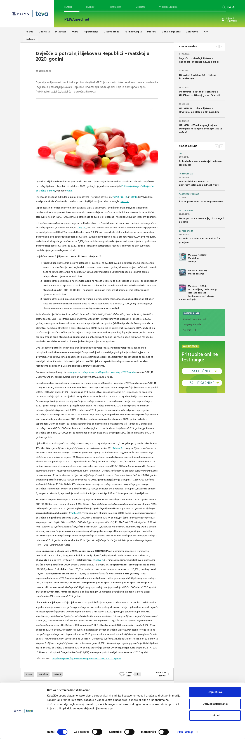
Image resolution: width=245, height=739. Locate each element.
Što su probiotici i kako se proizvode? (201, 201)
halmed (57, 674)
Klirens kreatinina (192, 319)
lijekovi (29, 674)
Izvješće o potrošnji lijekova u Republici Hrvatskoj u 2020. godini (86, 658)
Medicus (140, 7)
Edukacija (115, 7)
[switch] (97, 732)
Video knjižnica (168, 7)
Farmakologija (186, 174)
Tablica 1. (118, 448)
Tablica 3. (75, 513)
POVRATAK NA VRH (161, 674)
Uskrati (215, 715)
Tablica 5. (99, 560)
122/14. (125, 201)
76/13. (115, 196)
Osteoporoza (186, 211)
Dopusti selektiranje (215, 703)
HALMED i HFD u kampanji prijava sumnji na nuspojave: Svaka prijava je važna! (200, 129)
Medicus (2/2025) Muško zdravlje (197, 272)
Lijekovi (90, 7)
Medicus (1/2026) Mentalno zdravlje (197, 258)
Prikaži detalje (185, 731)
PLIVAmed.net (76, 19)
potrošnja (43, 674)
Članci (68, 7)
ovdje (69, 190)
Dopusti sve (215, 691)
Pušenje (187, 329)
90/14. (124, 196)
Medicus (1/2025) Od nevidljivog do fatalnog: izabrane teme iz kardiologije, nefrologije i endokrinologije (198, 293)
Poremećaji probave (189, 194)
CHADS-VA (189, 324)
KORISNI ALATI (191, 313)
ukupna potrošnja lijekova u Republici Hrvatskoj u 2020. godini (102, 372)
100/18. (133, 196)
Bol (181, 154)
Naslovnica (30, 39)
